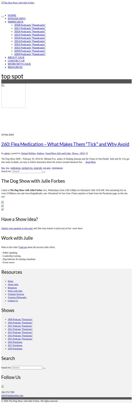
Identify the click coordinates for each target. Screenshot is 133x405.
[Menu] (2, 16)
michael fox (27, 168)
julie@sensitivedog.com (12, 395)
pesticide (38, 168)
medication (15, 168)
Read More (91, 162)
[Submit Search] (44, 172)
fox (7, 168)
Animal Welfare (28, 153)
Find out (23, 247)
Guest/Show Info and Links (58, 153)
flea (3, 168)
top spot (46, 168)
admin (7, 153)
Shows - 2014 (78, 153)
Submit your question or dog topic (17, 228)
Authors (40, 153)
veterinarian (57, 168)
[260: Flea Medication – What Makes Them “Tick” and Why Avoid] (66, 108)
